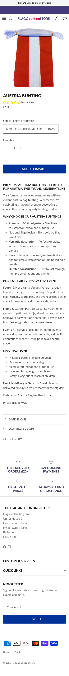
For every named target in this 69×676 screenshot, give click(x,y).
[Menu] (4, 18)
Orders (6, 652)
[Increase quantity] (21, 148)
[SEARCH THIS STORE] (12, 18)
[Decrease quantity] (6, 148)
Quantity (8, 140)
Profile (17, 652)
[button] (12, 102)
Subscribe (34, 619)
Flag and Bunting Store (23, 662)
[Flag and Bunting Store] (34, 19)
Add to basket (34, 169)
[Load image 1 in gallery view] (34, 57)
